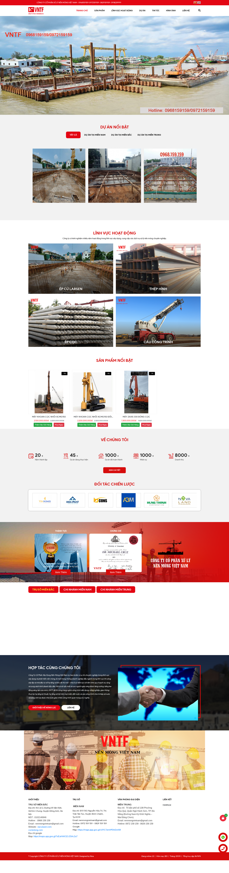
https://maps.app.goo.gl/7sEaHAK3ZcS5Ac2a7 (56, 836)
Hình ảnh (171, 10)
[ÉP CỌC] (70, 298)
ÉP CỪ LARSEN (70, 289)
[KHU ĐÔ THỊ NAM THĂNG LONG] (170, 176)
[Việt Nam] (195, 3)
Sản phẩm (99, 10)
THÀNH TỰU (61, 530)
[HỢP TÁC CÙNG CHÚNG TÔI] (158, 669)
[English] (199, 3)
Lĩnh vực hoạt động (122, 10)
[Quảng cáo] (114, 732)
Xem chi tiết (114, 470)
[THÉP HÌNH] (158, 245)
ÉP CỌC (71, 342)
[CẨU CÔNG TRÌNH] (158, 298)
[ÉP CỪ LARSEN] (70, 245)
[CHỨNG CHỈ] (115, 553)
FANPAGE (167, 805)
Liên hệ (186, 10)
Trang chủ (82, 10)
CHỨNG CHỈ (115, 530)
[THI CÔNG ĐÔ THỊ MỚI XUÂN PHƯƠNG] (114, 176)
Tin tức (155, 10)
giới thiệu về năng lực (44, 707)
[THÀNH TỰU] (61, 553)
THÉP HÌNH (158, 289)
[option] (59, 176)
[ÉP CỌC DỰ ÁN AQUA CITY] (59, 176)
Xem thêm (61, 572)
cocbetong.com (35, 830)
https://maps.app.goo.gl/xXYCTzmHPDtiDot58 (99, 830)
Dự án (142, 10)
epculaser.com (44, 827)
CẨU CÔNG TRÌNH (158, 342)
